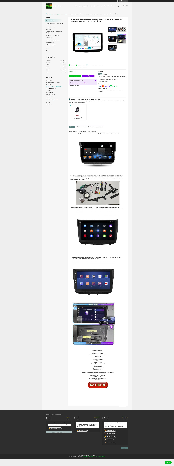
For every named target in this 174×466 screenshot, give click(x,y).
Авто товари (65, 14)
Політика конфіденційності (99, 456)
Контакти (114, 6)
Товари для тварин (51, 44)
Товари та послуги (83, 6)
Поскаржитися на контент (88, 456)
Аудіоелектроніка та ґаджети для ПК (55, 24)
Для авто (59, 14)
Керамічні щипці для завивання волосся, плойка (58, 424)
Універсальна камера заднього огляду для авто (86, 422)
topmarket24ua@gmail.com (52, 99)
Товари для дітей (51, 37)
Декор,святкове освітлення (53, 40)
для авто (49, 29)
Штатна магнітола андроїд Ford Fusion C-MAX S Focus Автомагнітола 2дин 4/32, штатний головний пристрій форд (115, 423)
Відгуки (48, 50)
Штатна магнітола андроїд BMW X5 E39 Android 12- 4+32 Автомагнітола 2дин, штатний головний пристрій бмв (87, 425)
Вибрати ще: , (112, 76)
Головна (76, 6)
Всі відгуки (124, 448)
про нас (48, 48)
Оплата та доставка (94, 6)
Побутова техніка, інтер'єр (53, 35)
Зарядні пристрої (51, 26)
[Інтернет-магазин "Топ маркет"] (49, 6)
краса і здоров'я (50, 42)
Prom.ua (93, 455)
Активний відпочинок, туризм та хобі (54, 32)
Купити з (86, 76)
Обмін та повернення (105, 6)
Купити (75, 76)
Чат (169, 462)
